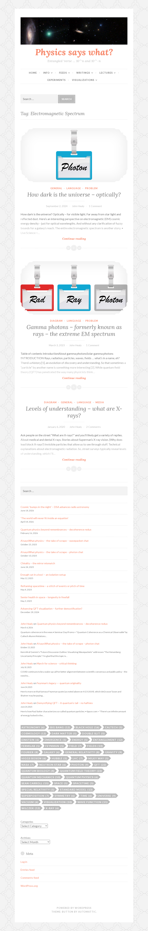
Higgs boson (33, 758)
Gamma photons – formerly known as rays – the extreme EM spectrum (74, 330)
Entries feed (27, 869)
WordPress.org (29, 885)
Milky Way (98, 758)
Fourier (29, 752)
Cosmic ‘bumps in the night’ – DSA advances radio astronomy (55, 506)
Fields (95, 745)
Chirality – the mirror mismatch (38, 563)
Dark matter (64, 733)
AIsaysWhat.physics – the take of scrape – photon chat (52, 552)
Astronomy (33, 727)
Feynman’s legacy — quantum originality (59, 683)
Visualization (58, 802)
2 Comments (93, 426)
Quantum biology (38, 770)
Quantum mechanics (40, 777)
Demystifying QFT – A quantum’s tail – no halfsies (65, 702)
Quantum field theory (81, 770)
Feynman (54, 745)
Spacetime (83, 783)
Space (61, 783)
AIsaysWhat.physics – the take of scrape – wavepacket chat (55, 540)
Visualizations (83, 80)
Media (99, 402)
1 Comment (95, 206)
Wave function (92, 802)
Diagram (56, 320)
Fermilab (30, 745)
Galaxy (52, 752)
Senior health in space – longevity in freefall (45, 597)
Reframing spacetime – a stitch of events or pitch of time (52, 586)
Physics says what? (74, 52)
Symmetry (65, 795)
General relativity (82, 752)
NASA (27, 764)
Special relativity (38, 789)
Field (75, 745)
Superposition (35, 795)
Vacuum (29, 802)
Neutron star (52, 764)
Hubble (59, 758)
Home (33, 72)
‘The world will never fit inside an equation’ (44, 518)
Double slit (93, 733)
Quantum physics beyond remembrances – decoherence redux (56, 529)
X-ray (52, 808)
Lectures (106, 72)
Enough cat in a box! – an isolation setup (43, 574)
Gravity (113, 752)
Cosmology (33, 733)
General (56, 188)
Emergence (55, 739)
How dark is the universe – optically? (74, 194)
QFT (100, 764)
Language (73, 188)
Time (86, 795)
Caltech (114, 727)
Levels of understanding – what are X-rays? (74, 412)
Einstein (30, 739)
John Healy (78, 206)
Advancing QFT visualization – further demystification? (51, 608)
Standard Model (76, 789)
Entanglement (108, 739)
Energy (80, 739)
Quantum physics (82, 777)
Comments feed (30, 877)
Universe (106, 795)
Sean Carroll (35, 783)
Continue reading (80, 239)
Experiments (56, 80)
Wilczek (30, 808)
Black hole (87, 727)
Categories (27, 821)
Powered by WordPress (74, 907)
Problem (91, 188)
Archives (26, 837)
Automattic (87, 911)
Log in (24, 861)
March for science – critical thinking (57, 663)
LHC (78, 758)
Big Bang (60, 727)
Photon (80, 764)
